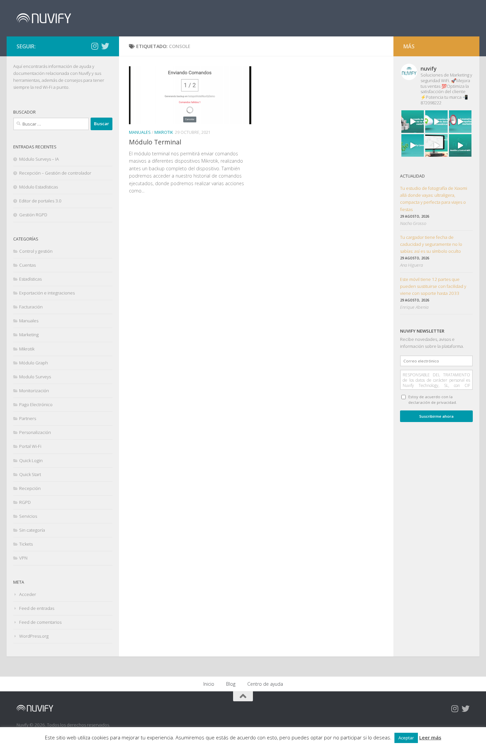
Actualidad (412, 176)
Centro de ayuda (265, 684)
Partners (27, 418)
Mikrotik (163, 132)
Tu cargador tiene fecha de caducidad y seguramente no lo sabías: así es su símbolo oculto (431, 244)
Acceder (27, 594)
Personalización (35, 432)
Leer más (430, 737)
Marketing (29, 335)
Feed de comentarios (40, 622)
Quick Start (30, 474)
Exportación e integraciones (47, 293)
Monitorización (34, 391)
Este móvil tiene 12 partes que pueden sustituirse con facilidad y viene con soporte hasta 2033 (433, 286)
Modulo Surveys (35, 377)
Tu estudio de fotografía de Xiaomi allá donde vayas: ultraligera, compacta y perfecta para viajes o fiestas (433, 198)
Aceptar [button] (406, 738)
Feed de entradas (36, 608)
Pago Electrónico (36, 404)
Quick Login (31, 460)
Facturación (31, 307)
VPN (23, 558)
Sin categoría (32, 530)
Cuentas (27, 265)
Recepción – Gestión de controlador (55, 173)
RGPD (25, 502)
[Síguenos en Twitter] (105, 46)
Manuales (140, 132)
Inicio (208, 684)
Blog (230, 684)
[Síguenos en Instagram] (95, 46)
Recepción (30, 488)
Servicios (28, 516)
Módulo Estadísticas (38, 187)
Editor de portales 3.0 (40, 201)
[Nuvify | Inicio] (44, 18)
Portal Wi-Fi (30, 446)
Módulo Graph (33, 363)
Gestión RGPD (33, 215)
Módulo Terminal (155, 141)
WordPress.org (34, 636)
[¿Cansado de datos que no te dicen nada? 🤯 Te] (412, 121)
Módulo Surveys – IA (39, 159)
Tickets (26, 544)
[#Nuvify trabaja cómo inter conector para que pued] (436, 121)
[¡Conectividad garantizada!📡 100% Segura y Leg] (460, 145)
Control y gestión (36, 251)
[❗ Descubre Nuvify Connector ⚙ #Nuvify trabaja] (412, 145)
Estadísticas (30, 279)
